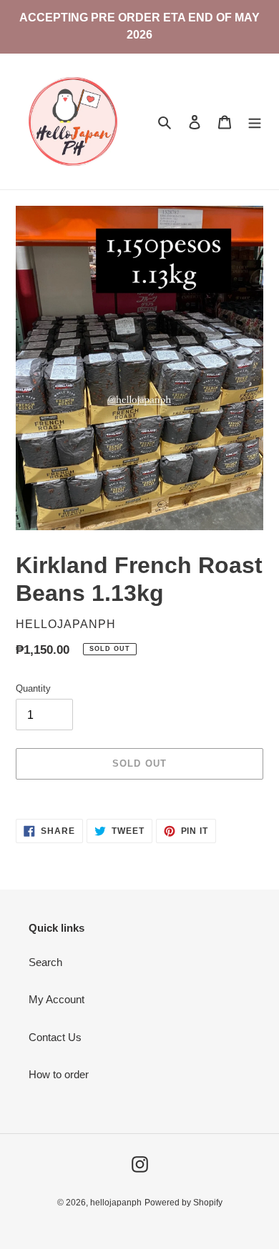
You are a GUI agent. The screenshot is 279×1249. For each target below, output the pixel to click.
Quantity (33, 688)
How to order (59, 1074)
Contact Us (55, 1037)
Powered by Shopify (183, 1203)
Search (45, 962)
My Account (56, 999)
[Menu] (255, 121)
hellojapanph (116, 1203)
